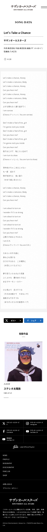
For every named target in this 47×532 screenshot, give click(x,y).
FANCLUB (6, 471)
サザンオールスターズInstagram (36, 423)
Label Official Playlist (27, 447)
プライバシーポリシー (10, 488)
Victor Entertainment (11, 523)
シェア (33, 320)
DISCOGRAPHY (8, 467)
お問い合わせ (7, 484)
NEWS (5, 455)
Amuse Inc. (22, 523)
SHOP (5, 475)
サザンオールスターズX (13, 423)
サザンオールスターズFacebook (13, 431)
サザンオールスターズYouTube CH (36, 431)
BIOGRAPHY (7, 463)
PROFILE (6, 459)
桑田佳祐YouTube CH (10, 439)
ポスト (13, 320)
